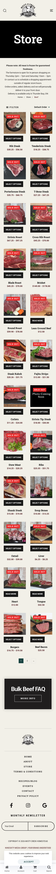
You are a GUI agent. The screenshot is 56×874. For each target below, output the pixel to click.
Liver (41, 555)
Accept (29, 861)
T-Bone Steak (41, 191)
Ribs (41, 464)
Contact (28, 791)
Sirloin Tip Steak (41, 419)
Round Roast (15, 328)
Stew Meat (15, 464)
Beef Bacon (41, 646)
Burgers (14, 647)
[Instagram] (28, 805)
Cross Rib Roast (41, 237)
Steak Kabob (15, 373)
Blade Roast (14, 282)
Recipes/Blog (28, 781)
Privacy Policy (28, 796)
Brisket (41, 282)
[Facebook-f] (11, 805)
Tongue (41, 601)
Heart (15, 601)
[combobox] (42, 107)
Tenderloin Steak (41, 145)
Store (28, 766)
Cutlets (15, 419)
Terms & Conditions (28, 771)
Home (28, 756)
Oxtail (14, 555)
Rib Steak (14, 145)
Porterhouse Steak (14, 191)
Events (28, 786)
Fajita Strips (41, 373)
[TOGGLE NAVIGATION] (44, 10)
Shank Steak (15, 510)
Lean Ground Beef (41, 328)
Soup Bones (41, 510)
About (28, 761)
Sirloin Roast (14, 237)
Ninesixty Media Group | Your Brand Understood (28, 848)
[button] (12, 107)
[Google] (44, 805)
